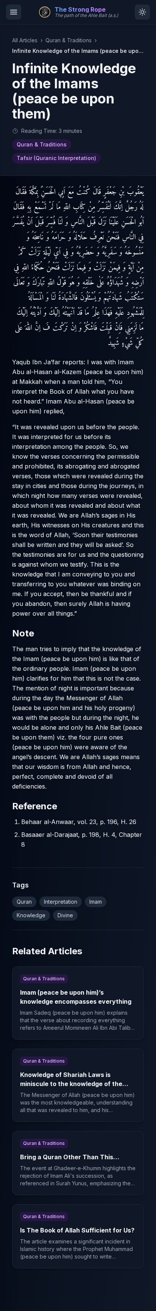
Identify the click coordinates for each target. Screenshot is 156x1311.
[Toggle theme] (142, 12)
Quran (24, 901)
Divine (65, 915)
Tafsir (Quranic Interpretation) (56, 158)
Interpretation (60, 901)
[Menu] (13, 12)
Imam (95, 901)
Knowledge (31, 915)
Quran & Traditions (68, 40)
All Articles (24, 40)
